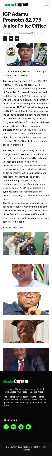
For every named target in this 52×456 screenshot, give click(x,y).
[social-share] (5, 38)
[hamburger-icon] (46, 5)
